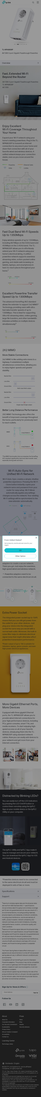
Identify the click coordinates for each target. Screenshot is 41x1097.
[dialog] (20, 548)
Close (36, 538)
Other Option (20, 556)
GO (20, 550)
